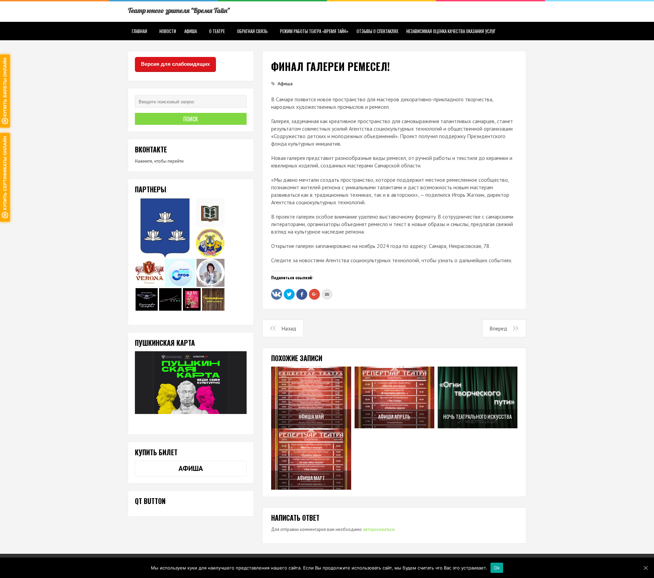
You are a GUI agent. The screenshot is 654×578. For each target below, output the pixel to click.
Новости (167, 31)
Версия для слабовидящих (175, 64)
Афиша (190, 31)
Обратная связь (252, 31)
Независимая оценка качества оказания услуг (451, 31)
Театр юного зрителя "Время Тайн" (179, 10)
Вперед (498, 328)
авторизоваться (378, 529)
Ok (497, 567)
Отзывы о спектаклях (377, 31)
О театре (217, 31)
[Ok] (645, 567)
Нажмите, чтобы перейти (159, 161)
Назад (288, 328)
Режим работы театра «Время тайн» (314, 31)
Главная (139, 31)
